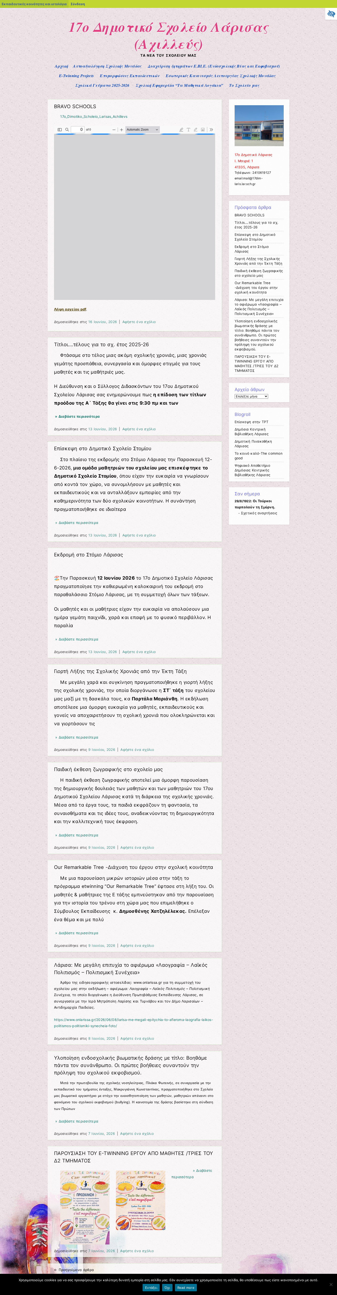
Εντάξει (151, 1288)
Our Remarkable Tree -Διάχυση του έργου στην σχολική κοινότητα (133, 867)
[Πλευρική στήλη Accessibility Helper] (331, 14)
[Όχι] (330, 1284)
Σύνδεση (78, 4)
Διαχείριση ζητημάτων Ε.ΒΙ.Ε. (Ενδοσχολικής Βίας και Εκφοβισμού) (214, 66)
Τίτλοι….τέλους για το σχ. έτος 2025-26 (101, 344)
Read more (185, 1288)
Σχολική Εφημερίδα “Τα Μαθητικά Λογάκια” (179, 85)
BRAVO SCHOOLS (75, 106)
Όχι (167, 1288)
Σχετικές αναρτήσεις (259, 513)
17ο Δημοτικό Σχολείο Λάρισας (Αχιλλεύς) (168, 35)
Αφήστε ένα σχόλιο (139, 322)
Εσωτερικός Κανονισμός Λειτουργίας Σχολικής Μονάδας (221, 75)
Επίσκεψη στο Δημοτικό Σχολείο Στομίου (102, 448)
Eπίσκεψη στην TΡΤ (252, 422)
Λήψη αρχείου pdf (70, 309)
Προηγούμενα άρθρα (74, 1270)
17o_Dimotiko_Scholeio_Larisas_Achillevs (93, 116)
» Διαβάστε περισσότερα (77, 416)
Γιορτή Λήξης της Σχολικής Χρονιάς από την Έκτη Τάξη (120, 671)
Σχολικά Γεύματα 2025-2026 (102, 85)
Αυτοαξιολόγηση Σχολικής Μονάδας (107, 66)
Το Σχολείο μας (244, 85)
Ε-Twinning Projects (76, 75)
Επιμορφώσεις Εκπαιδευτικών (129, 75)
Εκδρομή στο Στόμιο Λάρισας (88, 555)
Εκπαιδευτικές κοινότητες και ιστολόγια (34, 4)
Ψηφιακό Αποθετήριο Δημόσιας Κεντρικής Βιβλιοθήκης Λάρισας (252, 470)
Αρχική (61, 66)
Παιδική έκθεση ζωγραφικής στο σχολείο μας (108, 769)
